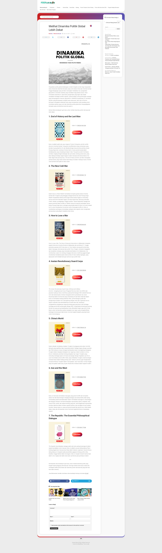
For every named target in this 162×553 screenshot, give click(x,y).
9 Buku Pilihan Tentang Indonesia (112, 44)
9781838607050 (81, 377)
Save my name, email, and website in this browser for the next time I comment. (68, 525)
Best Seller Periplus (51, 9)
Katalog (77, 7)
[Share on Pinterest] (77, 37)
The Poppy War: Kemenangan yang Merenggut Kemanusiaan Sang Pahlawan (112, 47)
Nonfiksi (51, 33)
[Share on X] (47, 37)
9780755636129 (81, 327)
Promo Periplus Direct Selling (86, 7)
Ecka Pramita (107, 66)
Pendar (58, 7)
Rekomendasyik (43, 7)
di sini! (86, 473)
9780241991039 (81, 125)
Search (106, 27)
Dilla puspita (107, 62)
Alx (88, 544)
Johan (73, 33)
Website (51, 520)
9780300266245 (81, 224)
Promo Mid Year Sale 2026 (101, 7)
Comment (52, 508)
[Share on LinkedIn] (93, 37)
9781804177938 (81, 427)
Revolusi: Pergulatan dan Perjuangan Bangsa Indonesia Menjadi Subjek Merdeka (112, 59)
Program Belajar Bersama (113, 7)
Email (72, 516)
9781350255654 (81, 270)
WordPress (80, 544)
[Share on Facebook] (62, 37)
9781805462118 (81, 175)
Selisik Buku (65, 7)
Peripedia (52, 7)
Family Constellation (114, 55)
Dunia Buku (71, 7)
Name (51, 516)
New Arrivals (42, 9)
